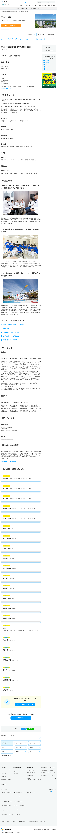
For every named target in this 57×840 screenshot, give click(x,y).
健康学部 (9, 587)
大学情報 (4, 11)
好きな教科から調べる (45, 772)
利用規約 (13, 821)
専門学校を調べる (27, 5)
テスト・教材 (50, 5)
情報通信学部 (19, 507)
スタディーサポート (4, 796)
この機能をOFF (49, 50)
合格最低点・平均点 (6, 755)
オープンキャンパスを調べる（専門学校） (20, 770)
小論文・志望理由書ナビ (18, 801)
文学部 (8, 527)
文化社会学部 (10, 537)
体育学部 (9, 577)
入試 (3, 751)
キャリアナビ (16, 796)
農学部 (11, 669)
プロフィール (52, 775)
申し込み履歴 (52, 772)
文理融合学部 (10, 659)
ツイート (24, 728)
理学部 (8, 597)
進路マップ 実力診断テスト (6, 805)
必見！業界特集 (16, 773)
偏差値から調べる (4, 773)
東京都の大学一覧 (9, 11)
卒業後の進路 (51, 34)
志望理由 (30, 34)
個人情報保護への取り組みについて (42, 829)
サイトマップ (42, 821)
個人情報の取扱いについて (33, 821)
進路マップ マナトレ (31, 792)
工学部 (20, 628)
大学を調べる (21, 5)
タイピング (29, 796)
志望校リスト (52, 770)
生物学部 (9, 689)
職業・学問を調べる (42, 5)
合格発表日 (18, 751)
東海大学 (13, 11)
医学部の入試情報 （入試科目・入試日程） (13, 324)
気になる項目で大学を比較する (6, 779)
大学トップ (4, 739)
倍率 (31, 751)
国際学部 (17, 477)
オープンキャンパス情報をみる (25, 704)
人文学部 (9, 639)
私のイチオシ (41, 34)
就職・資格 (18, 747)
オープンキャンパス (20, 743)
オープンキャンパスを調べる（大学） (7, 770)
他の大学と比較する (21, 717)
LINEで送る (31, 728)
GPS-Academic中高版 (18, 792)
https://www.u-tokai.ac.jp (7, 439)
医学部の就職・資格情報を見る (8, 461)
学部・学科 (4, 743)
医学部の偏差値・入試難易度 (10, 339)
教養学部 (9, 557)
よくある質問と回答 (21, 821)
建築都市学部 (10, 617)
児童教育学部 (10, 567)
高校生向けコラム (4, 784)
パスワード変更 (53, 778)
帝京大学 (47, 66)
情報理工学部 (10, 607)
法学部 (8, 547)
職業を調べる (30, 767)
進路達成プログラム (4, 810)
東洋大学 (47, 62)
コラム (54, 5)
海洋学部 (9, 649)
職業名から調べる (30, 770)
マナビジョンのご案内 (5, 821)
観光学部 (17, 497)
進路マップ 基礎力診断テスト (6, 801)
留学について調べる (4, 782)
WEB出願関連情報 (5, 29)
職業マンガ (34, 779)
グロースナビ (16, 814)
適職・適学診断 (30, 775)
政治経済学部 (19, 517)
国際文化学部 (10, 679)
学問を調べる (44, 767)
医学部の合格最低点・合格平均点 (11, 332)
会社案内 (54, 829)
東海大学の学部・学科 (19, 11)
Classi (15, 810)
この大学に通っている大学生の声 (11, 336)
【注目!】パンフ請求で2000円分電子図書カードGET (28, 8)
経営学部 (17, 487)
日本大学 (47, 60)
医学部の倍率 (6, 328)
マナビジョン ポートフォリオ (6, 814)
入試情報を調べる (4, 776)
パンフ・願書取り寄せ (11, 25)
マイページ (52, 767)
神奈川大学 (48, 64)
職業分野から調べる (31, 772)
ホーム (2, 11)
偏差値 (31, 747)
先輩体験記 (32, 743)
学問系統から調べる (44, 770)
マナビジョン (6, 5)
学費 (3, 747)
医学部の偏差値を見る (6, 88)
